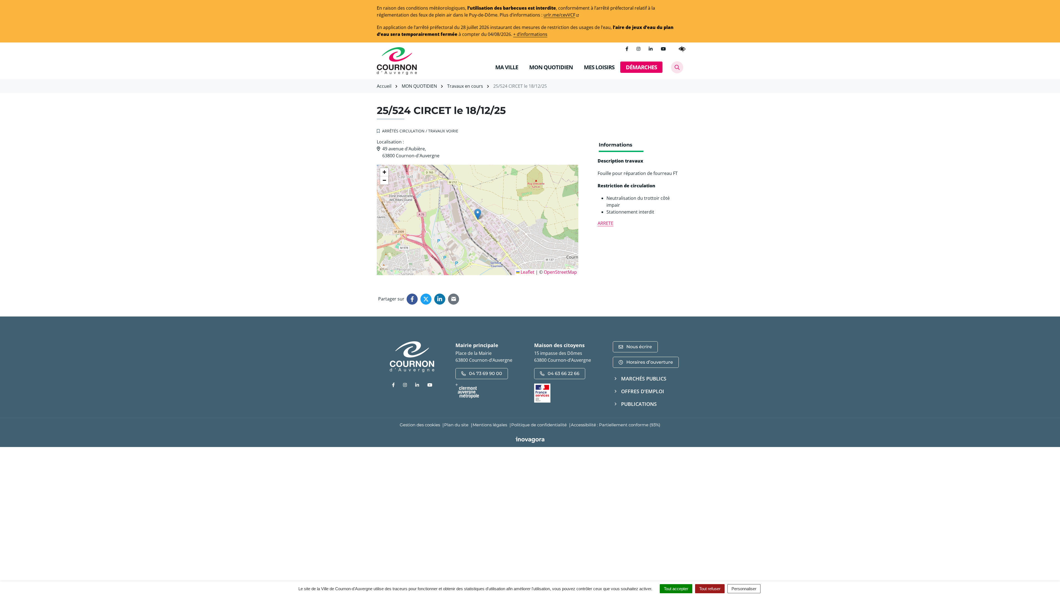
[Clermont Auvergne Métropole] (490, 391)
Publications (639, 404)
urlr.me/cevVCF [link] (559, 15)
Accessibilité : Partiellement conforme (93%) (615, 424)
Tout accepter (676, 588)
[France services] (542, 393)
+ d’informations (530, 34)
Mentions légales (490, 424)
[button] (477, 214)
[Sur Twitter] (425, 299)
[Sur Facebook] (412, 299)
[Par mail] (453, 299)
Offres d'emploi (642, 391)
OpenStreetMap (560, 272)
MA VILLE (506, 67)
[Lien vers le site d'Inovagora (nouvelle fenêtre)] (530, 439)
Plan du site (456, 424)
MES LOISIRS (599, 67)
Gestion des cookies (420, 424)
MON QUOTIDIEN (551, 67)
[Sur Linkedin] (439, 299)
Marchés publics (643, 378)
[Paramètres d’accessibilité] (682, 49)
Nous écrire (639, 346)
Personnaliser (744, 588)
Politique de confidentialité (539, 424)
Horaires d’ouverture (649, 362)
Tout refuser (709, 588)
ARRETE (605, 223)
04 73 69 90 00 (485, 373)
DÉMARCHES (641, 67)
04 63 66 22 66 (563, 373)
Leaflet (527, 272)
